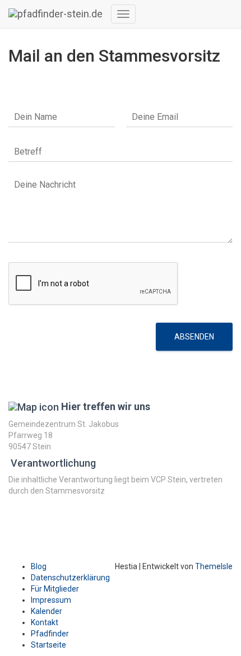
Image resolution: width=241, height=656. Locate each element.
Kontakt (44, 622)
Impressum (51, 599)
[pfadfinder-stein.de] (55, 14)
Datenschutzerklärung (70, 577)
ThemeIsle (214, 566)
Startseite (48, 644)
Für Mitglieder (55, 588)
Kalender (46, 611)
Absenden (194, 336)
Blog (39, 566)
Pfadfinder (50, 633)
